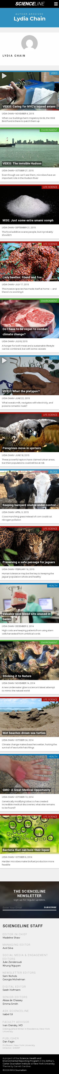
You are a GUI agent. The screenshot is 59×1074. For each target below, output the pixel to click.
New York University (44, 1063)
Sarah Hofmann (11, 989)
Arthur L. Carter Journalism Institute (29, 1062)
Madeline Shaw (11, 937)
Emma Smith (10, 1003)
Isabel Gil (8, 1014)
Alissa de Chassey (13, 1000)
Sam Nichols (10, 976)
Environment (49, 130)
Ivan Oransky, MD (13, 1025)
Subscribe (50, 907)
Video (54, 73)
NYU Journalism (18, 1070)
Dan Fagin (8, 1041)
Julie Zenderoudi (12, 962)
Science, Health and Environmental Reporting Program (22, 1059)
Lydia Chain (14, 56)
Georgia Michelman (14, 979)
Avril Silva (8, 948)
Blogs (53, 472)
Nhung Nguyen (12, 965)
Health (53, 585)
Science (29, 4)
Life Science (50, 187)
